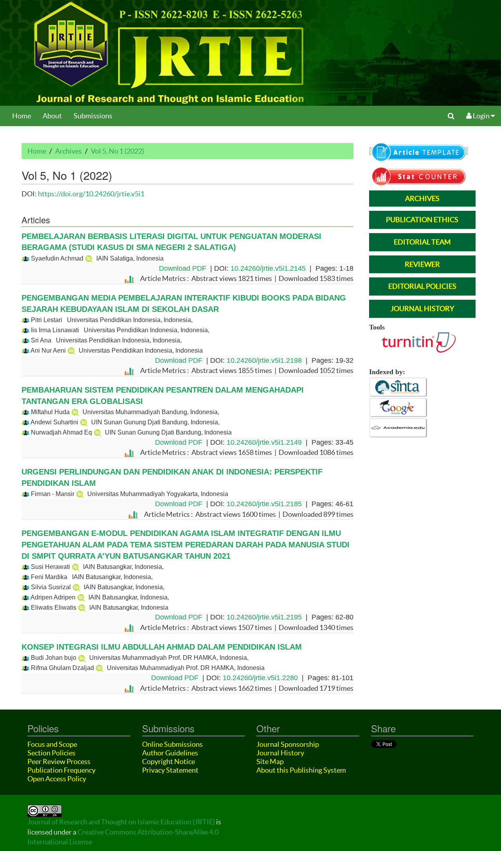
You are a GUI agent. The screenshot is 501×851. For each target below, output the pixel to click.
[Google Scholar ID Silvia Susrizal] (76, 587)
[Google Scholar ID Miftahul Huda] (75, 412)
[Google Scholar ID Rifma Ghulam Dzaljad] (100, 668)
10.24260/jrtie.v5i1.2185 (264, 504)
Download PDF (182, 268)
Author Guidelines (170, 753)
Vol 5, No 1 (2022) (117, 151)
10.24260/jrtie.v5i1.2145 (268, 268)
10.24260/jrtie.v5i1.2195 (264, 617)
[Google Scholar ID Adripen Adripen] (81, 597)
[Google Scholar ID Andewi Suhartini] (84, 422)
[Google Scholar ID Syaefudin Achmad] (89, 258)
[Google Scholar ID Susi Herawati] (76, 566)
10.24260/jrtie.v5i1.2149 (264, 442)
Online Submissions (172, 744)
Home (21, 116)
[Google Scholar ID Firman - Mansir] (80, 494)
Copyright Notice (168, 761)
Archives (68, 151)
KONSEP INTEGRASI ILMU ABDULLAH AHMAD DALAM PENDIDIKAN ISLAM (162, 647)
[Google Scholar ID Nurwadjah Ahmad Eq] (98, 432)
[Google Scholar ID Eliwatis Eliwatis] (82, 607)
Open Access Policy (56, 779)
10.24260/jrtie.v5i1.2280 (260, 678)
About (52, 116)
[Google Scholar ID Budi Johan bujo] (82, 657)
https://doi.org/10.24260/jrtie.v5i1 (91, 194)
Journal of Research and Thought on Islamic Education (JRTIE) (121, 822)
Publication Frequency (61, 770)
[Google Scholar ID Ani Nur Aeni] (71, 350)
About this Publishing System (301, 770)
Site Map (270, 761)
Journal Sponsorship (287, 744)
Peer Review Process (58, 761)
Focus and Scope (52, 744)
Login (481, 116)
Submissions (93, 116)
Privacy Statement (170, 770)
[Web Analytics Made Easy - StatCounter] (418, 175)
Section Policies (51, 753)
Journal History (280, 753)
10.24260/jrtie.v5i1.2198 (264, 360)
